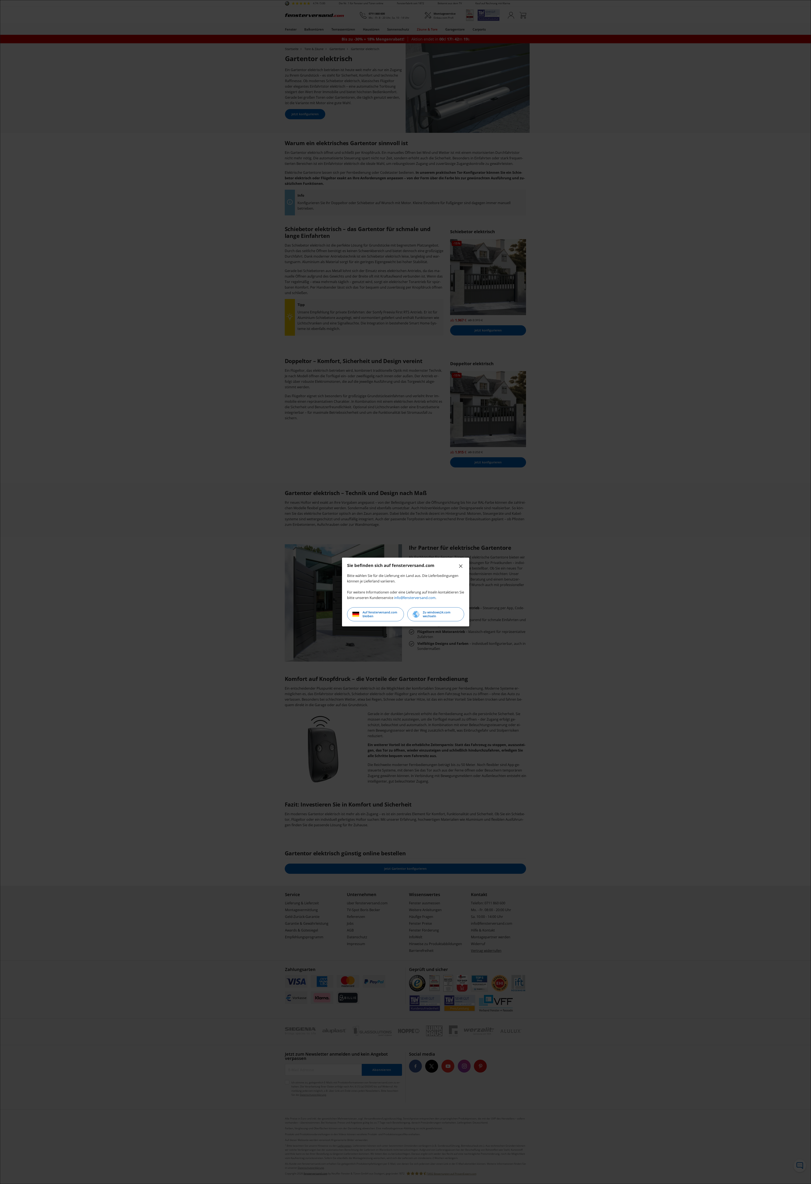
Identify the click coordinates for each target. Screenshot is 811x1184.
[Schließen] (460, 566)
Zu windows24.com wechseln (436, 614)
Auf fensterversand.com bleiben (380, 614)
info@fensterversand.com (415, 597)
